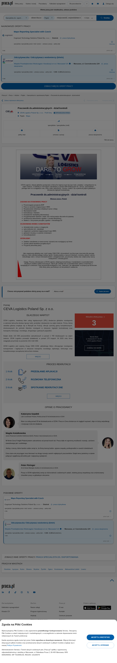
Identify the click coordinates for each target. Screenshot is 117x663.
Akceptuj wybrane (100, 645)
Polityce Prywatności (14, 645)
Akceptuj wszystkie (100, 637)
